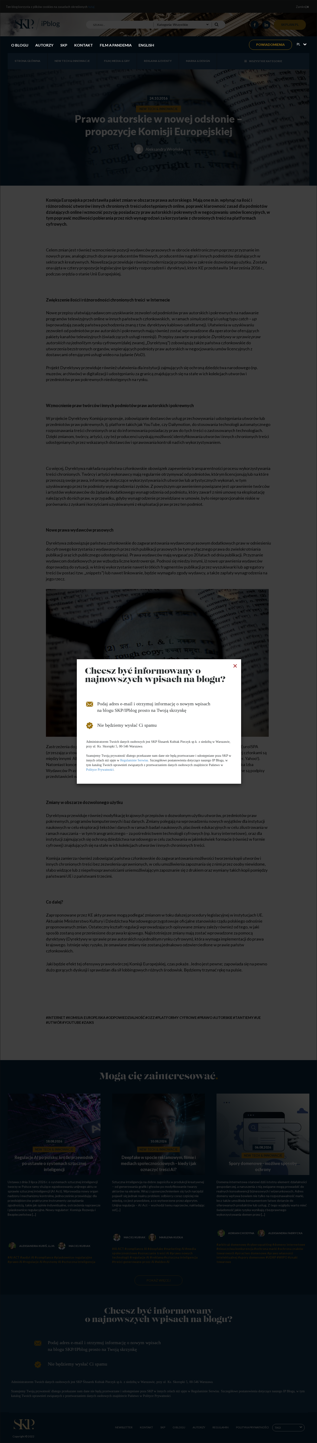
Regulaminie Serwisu (134, 760)
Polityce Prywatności (100, 769)
